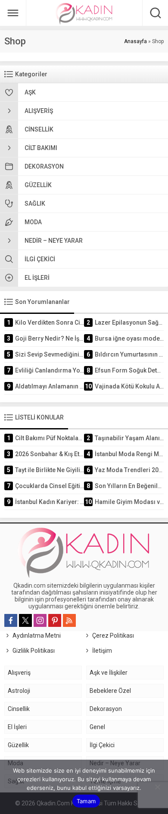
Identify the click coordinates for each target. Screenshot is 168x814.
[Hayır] (157, 787)
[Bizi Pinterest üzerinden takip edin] (54, 620)
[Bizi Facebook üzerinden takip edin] (10, 620)
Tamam (86, 801)
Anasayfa (135, 41)
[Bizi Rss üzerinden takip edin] (69, 620)
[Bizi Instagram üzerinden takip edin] (40, 620)
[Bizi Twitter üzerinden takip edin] (25, 620)
